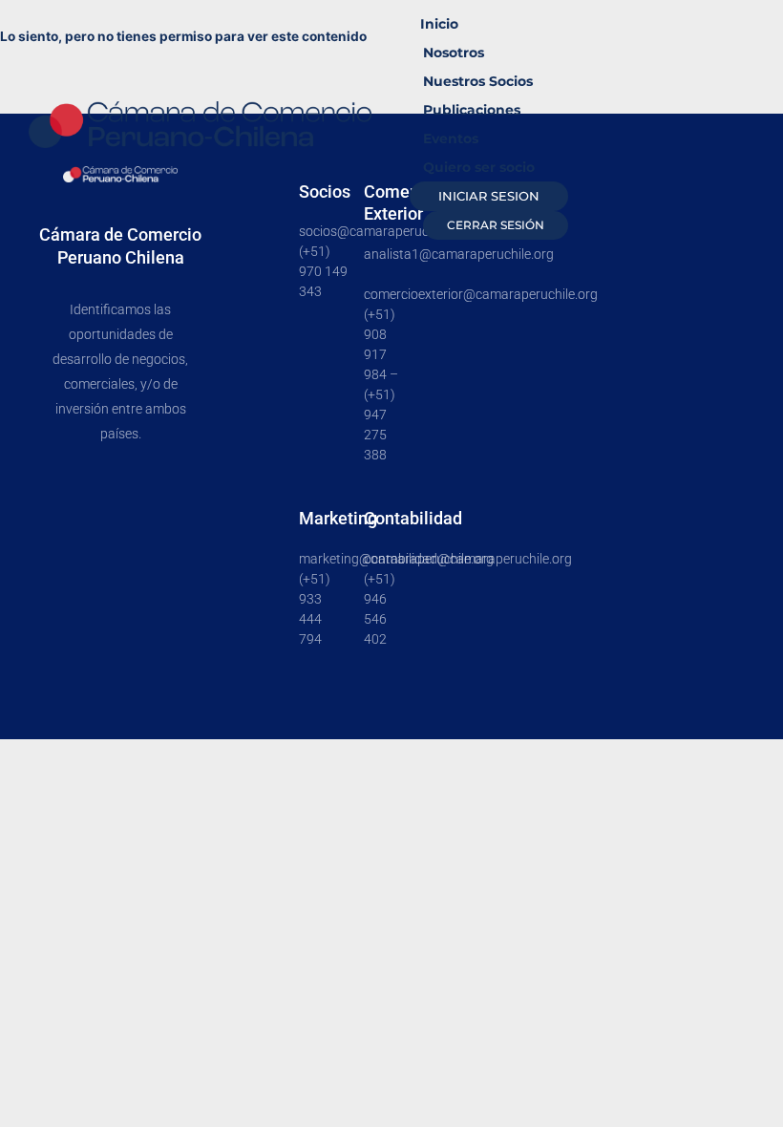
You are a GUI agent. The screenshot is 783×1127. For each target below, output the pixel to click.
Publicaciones (471, 109)
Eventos (450, 138)
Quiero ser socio (479, 167)
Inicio (439, 23)
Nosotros (453, 52)
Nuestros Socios (478, 81)
